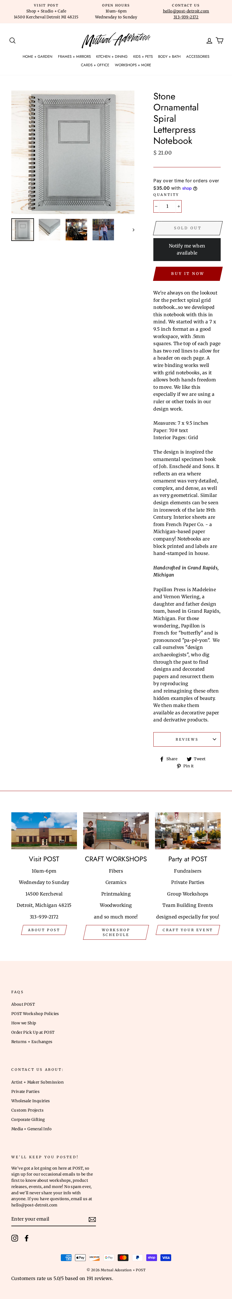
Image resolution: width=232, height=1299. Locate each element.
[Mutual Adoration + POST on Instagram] (14, 1238)
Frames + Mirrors (74, 56)
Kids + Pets (143, 56)
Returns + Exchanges (32, 1041)
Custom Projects (27, 1110)
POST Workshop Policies (35, 1013)
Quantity (166, 195)
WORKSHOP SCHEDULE (116, 932)
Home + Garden (37, 56)
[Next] (130, 229)
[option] (46, 11)
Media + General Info (31, 1129)
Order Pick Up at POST (32, 1032)
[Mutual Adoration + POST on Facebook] (26, 1238)
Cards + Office (95, 65)
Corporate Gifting (28, 1119)
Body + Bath (169, 56)
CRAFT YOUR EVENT (188, 930)
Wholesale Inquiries (30, 1101)
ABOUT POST (44, 930)
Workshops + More (133, 65)
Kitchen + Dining (112, 56)
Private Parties (25, 1091)
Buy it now (188, 273)
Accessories (197, 56)
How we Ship (23, 1023)
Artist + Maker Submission (37, 1082)
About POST (23, 1004)
